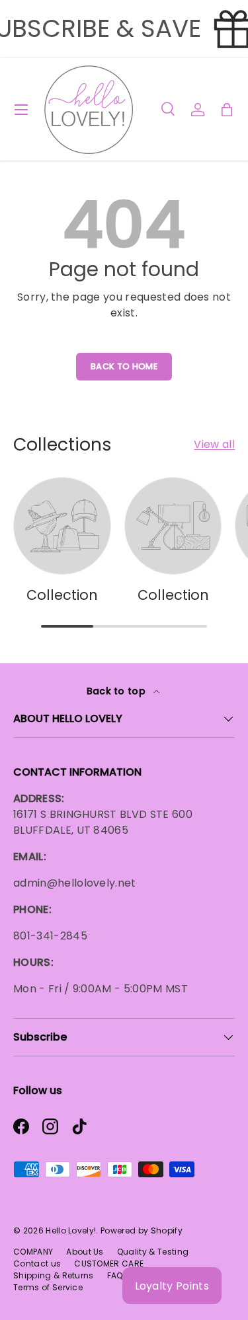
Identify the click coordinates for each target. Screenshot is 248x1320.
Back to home (124, 366)
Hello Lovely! (71, 1230)
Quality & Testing (152, 1251)
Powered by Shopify (142, 1230)
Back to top (118, 691)
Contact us (37, 1263)
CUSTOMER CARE (109, 1263)
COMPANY (33, 1251)
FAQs (117, 1275)
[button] (226, 109)
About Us (85, 1251)
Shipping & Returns (53, 1275)
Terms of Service (48, 1287)
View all (214, 444)
